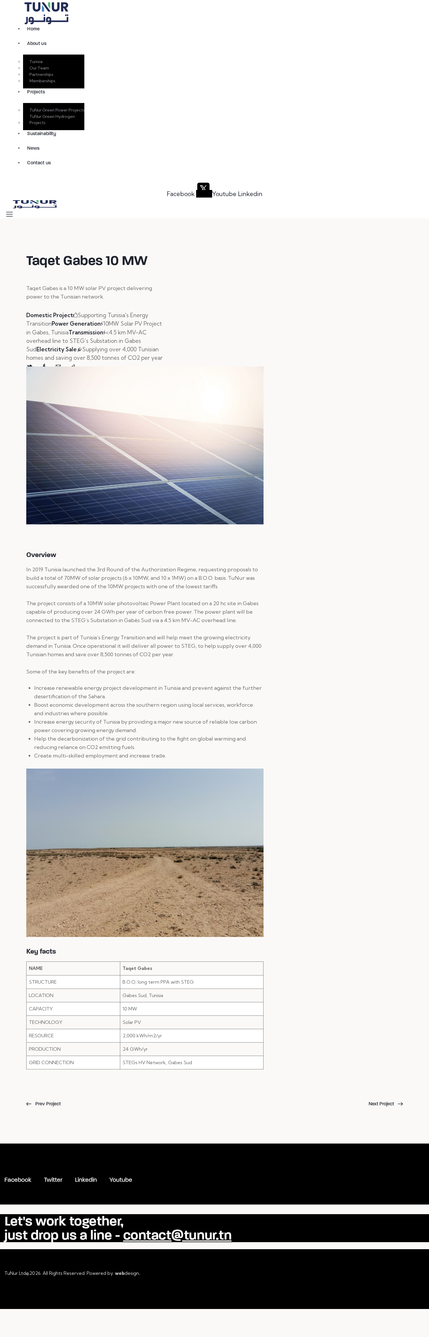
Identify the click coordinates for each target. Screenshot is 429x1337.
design (127, 1273)
